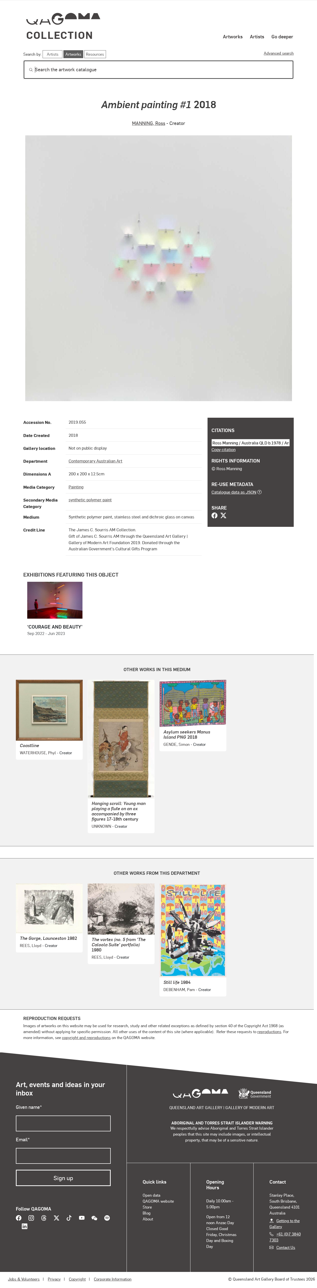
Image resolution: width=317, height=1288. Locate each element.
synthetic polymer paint (90, 499)
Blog (147, 1212)
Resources (95, 54)
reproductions (269, 1031)
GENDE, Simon (176, 744)
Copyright (77, 1279)
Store (147, 1207)
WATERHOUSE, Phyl (38, 752)
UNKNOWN (101, 826)
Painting (76, 486)
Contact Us (285, 1247)
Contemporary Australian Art (95, 460)
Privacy (54, 1279)
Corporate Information (113, 1279)
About (148, 1218)
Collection (59, 34)
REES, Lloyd (30, 945)
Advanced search (279, 53)
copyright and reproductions (86, 1037)
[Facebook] (214, 516)
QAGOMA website (158, 1201)
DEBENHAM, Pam (179, 989)
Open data (151, 1195)
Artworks (233, 36)
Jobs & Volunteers (24, 1279)
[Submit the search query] (27, 69)
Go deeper (282, 36)
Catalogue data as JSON (233, 492)
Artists (257, 36)
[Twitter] (223, 516)
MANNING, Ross (148, 123)
